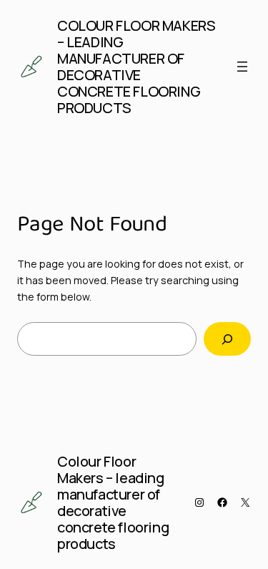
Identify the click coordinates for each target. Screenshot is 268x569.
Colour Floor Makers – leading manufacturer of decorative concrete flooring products (136, 66)
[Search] (227, 339)
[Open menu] (242, 66)
